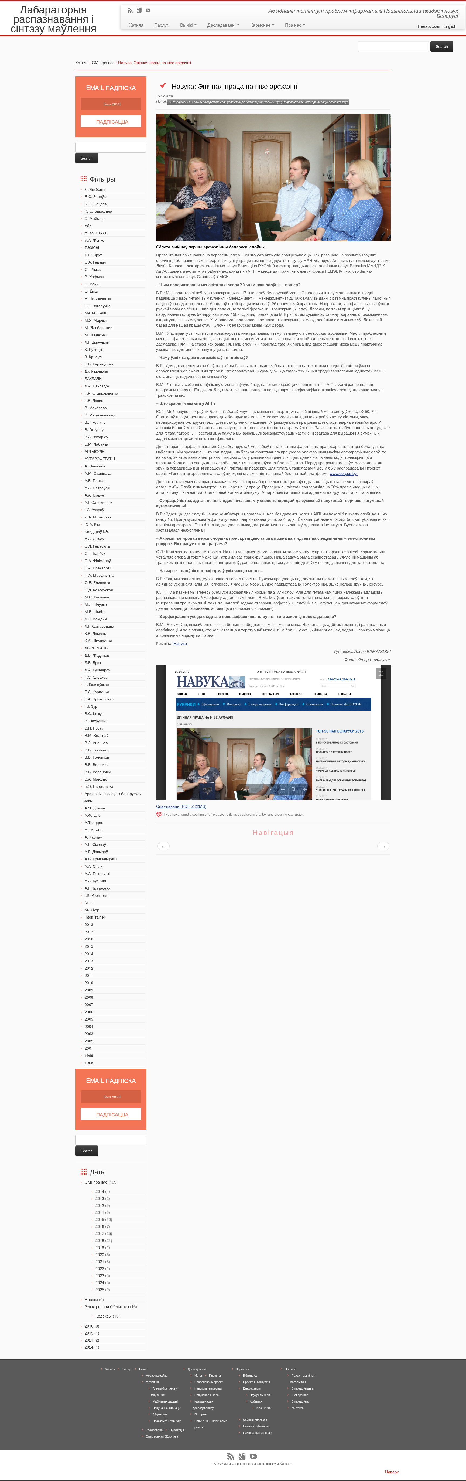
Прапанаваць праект (208, 1382)
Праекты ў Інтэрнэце (167, 1420)
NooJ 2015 (263, 1407)
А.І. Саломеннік (98, 502)
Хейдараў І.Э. (97, 531)
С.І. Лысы (93, 269)
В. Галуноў (94, 429)
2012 (89, 968)
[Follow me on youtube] (149, 11)
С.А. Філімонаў (98, 560)
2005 (89, 1019)
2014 (89, 953)
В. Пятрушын (96, 720)
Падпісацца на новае (257, 1432)
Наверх (392, 1472)
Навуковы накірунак (208, 1388)
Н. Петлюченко (98, 298)
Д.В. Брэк (93, 662)
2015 (89, 946)
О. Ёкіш (91, 291)
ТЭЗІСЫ (92, 247)
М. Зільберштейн (100, 327)
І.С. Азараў (94, 509)
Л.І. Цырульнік (97, 342)
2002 (89, 1041)
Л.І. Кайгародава (99, 626)
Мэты (198, 1375)
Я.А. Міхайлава (98, 516)
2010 (89, 982)
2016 (89, 939)
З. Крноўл (93, 356)
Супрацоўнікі (300, 1401)
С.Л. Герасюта (97, 546)
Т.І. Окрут (93, 254)
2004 (89, 1026)
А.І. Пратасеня (98, 888)
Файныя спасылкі (255, 1419)
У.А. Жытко (94, 240)
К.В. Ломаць (95, 633)
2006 (89, 1011)
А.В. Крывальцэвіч (100, 858)
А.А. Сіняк (93, 866)
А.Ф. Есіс (92, 815)
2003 (89, 1033)
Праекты (215, 1375)
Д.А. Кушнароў (97, 669)
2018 (89, 924)
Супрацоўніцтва (302, 1388)
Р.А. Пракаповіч (98, 567)
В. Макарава (96, 407)
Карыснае (261, 24)
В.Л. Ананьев (96, 742)
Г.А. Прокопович (99, 699)
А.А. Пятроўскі (97, 487)
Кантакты (298, 1407)
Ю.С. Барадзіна (98, 211)
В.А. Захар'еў (96, 436)
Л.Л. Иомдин (96, 618)
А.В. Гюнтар (95, 480)
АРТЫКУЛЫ (95, 451)
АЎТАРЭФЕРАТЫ (100, 458)
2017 (89, 931)
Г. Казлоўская (97, 684)
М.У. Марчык (96, 320)
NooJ (89, 902)
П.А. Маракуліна (99, 575)
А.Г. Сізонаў (95, 844)
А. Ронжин (93, 829)
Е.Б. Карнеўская (99, 364)
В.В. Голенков (97, 757)
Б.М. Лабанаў (97, 444)
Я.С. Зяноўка (96, 196)
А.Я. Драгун (95, 807)
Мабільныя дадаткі (165, 1401)
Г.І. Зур (91, 706)
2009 (89, 990)
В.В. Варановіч (98, 771)
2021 (99, 1261)
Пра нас (293, 24)
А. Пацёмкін (95, 465)
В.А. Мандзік (96, 779)
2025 (99, 1289)
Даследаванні (222, 24)
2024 (99, 1282)
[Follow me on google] (140, 11)
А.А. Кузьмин (96, 880)
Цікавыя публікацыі (256, 1426)
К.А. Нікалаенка (98, 640)
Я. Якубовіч (95, 189)
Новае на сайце (156, 1375)
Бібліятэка (250, 1375)
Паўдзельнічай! (260, 1395)
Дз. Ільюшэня (96, 371)
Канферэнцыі (252, 1388)
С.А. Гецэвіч (95, 262)
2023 (99, 1275)
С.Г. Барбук (95, 553)
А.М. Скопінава (98, 473)
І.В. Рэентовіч (96, 895)
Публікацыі (177, 1430)
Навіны (91, 1299)
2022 (99, 1268)
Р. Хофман (94, 276)
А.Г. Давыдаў (96, 851)
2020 (99, 1254)
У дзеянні (152, 1382)
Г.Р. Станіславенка (101, 393)
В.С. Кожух (94, 713)
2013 (89, 960)
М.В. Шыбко (95, 611)
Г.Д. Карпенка (97, 691)
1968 (89, 1062)
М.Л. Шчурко (96, 604)
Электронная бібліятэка (107, 1306)
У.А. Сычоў (94, 538)
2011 (89, 975)
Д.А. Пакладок (97, 385)
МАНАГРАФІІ (96, 313)
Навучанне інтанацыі (167, 1407)
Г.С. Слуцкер (96, 677)
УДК (88, 225)
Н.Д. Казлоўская (99, 589)
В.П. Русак (94, 728)
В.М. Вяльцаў (96, 735)
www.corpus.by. (344, 473)
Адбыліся (256, 1401)
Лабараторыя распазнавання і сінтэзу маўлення (54, 18)
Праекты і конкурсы (256, 1382)
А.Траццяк (94, 822)
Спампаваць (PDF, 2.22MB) (181, 806)
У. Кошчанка (96, 232)
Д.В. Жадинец (97, 655)
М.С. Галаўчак (97, 597)
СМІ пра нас (96, 1182)
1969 (89, 1055)
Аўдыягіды (160, 1414)
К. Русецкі (93, 349)
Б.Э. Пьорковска (99, 786)
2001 (89, 1048)
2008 (89, 997)
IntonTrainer (95, 917)
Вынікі (187, 24)
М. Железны (96, 334)
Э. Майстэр (95, 218)
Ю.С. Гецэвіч (96, 203)
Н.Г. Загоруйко (98, 305)
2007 (89, 1004)
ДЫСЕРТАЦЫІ (97, 648)
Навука (180, 643)
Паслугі (161, 24)
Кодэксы (103, 1316)
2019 (99, 1247)
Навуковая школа (206, 1395)
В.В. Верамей (97, 764)
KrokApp (92, 909)
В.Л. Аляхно (95, 422)
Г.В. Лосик (94, 400)
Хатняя (136, 24)
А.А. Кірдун (94, 495)
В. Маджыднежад (100, 415)
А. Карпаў (93, 837)
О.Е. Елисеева (97, 582)
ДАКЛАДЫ (93, 378)
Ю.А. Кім (92, 524)
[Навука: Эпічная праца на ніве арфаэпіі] (273, 177)
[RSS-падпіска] (132, 11)
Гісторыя (200, 1414)
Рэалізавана (154, 1430)
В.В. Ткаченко (97, 750)
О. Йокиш (93, 283)
